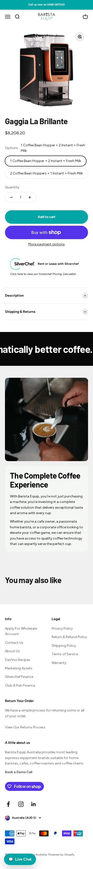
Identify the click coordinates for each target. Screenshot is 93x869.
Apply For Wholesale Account (21, 631)
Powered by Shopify (61, 854)
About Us (12, 651)
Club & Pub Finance (20, 685)
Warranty (59, 663)
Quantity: (12, 187)
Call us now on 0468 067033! (46, 4)
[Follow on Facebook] (8, 804)
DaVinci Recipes (17, 660)
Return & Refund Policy (69, 637)
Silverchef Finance (19, 677)
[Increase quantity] (30, 197)
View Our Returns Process (25, 727)
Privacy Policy (62, 628)
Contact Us (14, 643)
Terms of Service (65, 654)
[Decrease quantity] (11, 197)
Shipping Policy (64, 646)
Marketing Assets (18, 668)
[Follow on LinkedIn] (33, 804)
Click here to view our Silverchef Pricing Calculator (43, 274)
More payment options (46, 244)
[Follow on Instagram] (21, 804)
